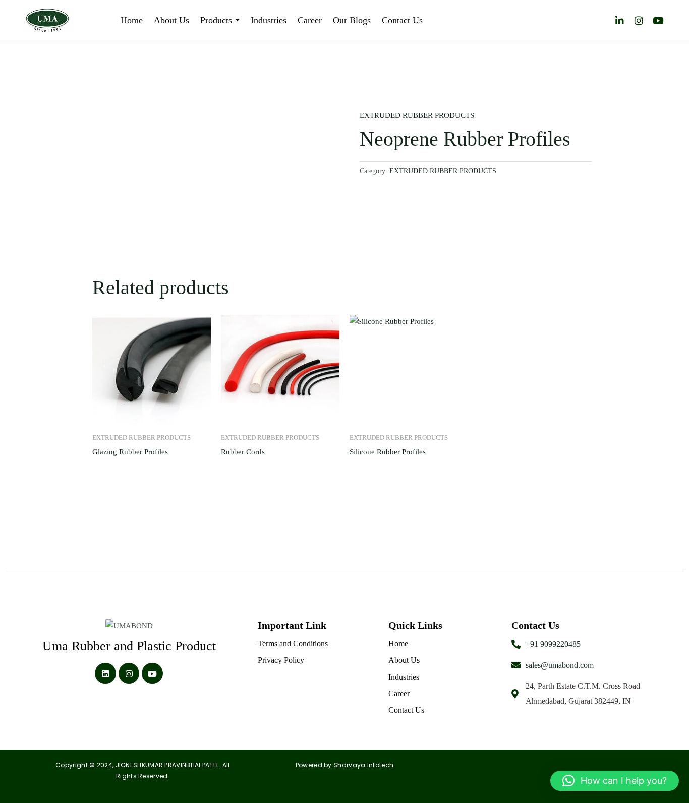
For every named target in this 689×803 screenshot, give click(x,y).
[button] (614, 781)
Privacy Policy (281, 660)
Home (398, 643)
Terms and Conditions (293, 643)
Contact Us (406, 710)
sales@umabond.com (560, 665)
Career (399, 693)
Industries (403, 677)
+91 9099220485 (553, 644)
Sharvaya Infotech (363, 765)
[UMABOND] (129, 626)
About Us (404, 660)
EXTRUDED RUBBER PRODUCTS (417, 115)
